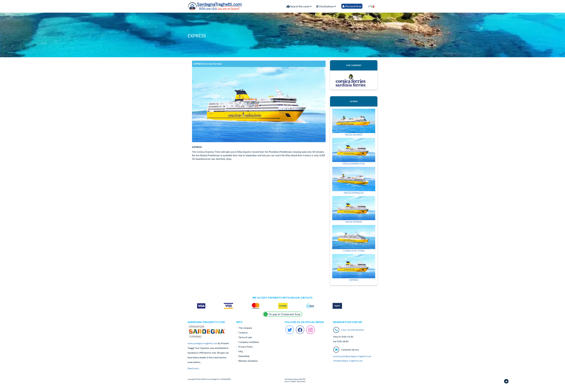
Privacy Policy (245, 346)
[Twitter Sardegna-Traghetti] (289, 329)
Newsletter (244, 356)
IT (369, 6)
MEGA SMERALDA (354, 192)
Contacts (243, 332)
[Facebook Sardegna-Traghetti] (300, 329)
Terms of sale (245, 337)
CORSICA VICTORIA (354, 250)
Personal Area (353, 6)
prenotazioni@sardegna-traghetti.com (352, 356)
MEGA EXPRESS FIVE (354, 163)
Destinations (326, 6)
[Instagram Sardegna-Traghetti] (310, 329)
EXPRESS (353, 279)
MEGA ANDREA (353, 134)
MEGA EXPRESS (353, 221)
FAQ (240, 351)
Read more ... (194, 368)
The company (245, 327)
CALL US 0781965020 (352, 329)
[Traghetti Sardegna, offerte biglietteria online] (215, 5)
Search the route (300, 6)
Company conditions (248, 342)
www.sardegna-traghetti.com (202, 343)
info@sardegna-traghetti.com (348, 360)
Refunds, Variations (248, 360)
